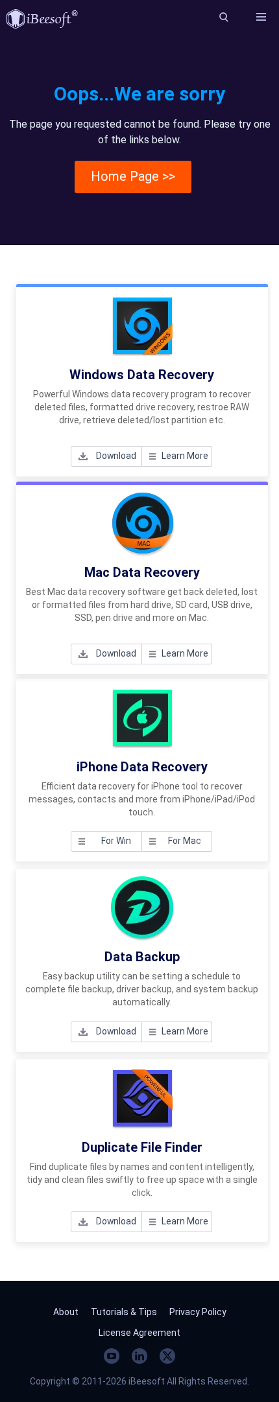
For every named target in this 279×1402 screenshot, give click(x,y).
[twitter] (167, 1356)
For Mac (184, 840)
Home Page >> (133, 176)
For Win (116, 840)
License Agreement (139, 1332)
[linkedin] (139, 1356)
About (66, 1312)
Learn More (185, 455)
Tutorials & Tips (124, 1312)
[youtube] (111, 1356)
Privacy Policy (197, 1312)
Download (116, 455)
